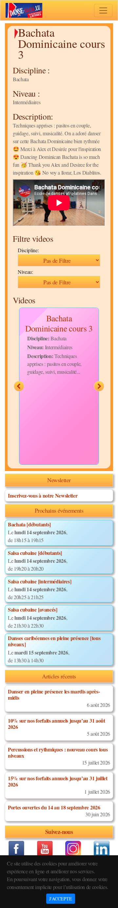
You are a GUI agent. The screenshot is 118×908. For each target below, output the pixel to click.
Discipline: (28, 250)
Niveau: (25, 271)
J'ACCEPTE (60, 899)
